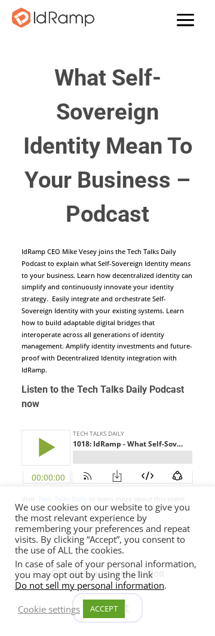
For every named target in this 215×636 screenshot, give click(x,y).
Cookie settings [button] (49, 609)
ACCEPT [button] (104, 608)
